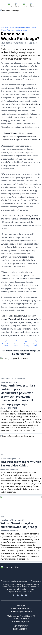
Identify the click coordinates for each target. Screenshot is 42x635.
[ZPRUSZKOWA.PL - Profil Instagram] (17, 4)
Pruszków (5, 27)
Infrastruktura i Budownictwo (21, 27)
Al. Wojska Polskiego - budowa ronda (18, 28)
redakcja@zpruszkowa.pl (21, 611)
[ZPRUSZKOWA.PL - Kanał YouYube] (24, 4)
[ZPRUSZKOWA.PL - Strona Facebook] (10, 4)
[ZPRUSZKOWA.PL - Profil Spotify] (32, 4)
